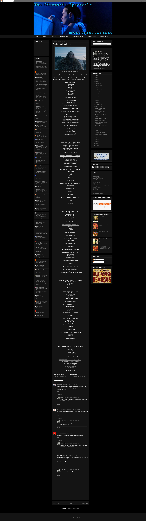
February (98, 104)
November (98, 85)
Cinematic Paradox (41, 194)
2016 (95, 81)
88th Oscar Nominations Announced (101, 129)
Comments (97, 261)
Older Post (85, 503)
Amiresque (39, 236)
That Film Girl (39, 315)
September (98, 89)
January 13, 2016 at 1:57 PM (70, 455)
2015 (58, 376)
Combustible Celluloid (98, 178)
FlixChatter (39, 61)
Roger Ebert (95, 189)
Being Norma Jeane (41, 200)
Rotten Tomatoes (97, 190)
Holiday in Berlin (39, 209)
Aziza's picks (39, 306)
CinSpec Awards (78, 36)
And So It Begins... (41, 125)
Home (37, 36)
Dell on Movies (40, 165)
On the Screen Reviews (40, 158)
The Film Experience (41, 84)
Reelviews (95, 188)
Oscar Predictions (73, 376)
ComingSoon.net (97, 179)
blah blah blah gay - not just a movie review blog (41, 276)
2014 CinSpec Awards (104, 216)
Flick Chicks (39, 226)
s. (57, 433)
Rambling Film (40, 100)
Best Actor (39, 77)
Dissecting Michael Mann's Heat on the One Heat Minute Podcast (41, 190)
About (45, 36)
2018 (95, 77)
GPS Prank (38, 178)
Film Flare (38, 295)
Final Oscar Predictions (100, 132)
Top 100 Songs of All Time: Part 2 (100, 109)
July (97, 94)
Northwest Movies (41, 232)
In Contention (96, 184)
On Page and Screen (41, 269)
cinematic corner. (40, 181)
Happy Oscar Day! (40, 266)
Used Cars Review (40, 172)
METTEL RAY (39, 139)
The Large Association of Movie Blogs (41, 94)
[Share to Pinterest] (76, 374)
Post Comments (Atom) (73, 508)
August (97, 91)
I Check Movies (96, 182)
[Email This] (70, 374)
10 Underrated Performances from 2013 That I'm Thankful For (105, 247)
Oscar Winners (64, 36)
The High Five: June (40, 257)
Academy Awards (64, 376)
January (98, 106)
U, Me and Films (40, 260)
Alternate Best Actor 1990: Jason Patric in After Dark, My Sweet (41, 80)
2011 (95, 145)
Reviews (53, 36)
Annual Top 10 (104, 36)
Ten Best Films (40, 135)
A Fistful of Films (40, 221)
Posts (95, 259)
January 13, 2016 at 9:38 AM (65, 433)
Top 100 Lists (91, 36)
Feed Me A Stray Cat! (41, 301)
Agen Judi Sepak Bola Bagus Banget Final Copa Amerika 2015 (42, 250)
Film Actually (84, 74)
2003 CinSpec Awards (104, 231)
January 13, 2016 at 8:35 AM (73, 409)
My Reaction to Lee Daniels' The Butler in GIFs (104, 240)
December (98, 83)
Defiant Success (40, 129)
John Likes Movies (41, 171)
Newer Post (56, 503)
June (97, 96)
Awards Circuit (96, 175)
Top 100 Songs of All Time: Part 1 (100, 112)
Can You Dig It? (40, 287)
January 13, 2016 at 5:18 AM (70, 384)
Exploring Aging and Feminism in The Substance (40, 161)
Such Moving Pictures (39, 255)
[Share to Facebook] (75, 374)
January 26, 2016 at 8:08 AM (72, 397)
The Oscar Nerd (40, 265)
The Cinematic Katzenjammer (40, 311)
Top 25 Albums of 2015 (100, 118)
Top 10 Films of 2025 (41, 126)
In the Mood (39, 247)
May (97, 98)
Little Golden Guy (97, 187)
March (97, 102)
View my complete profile (99, 68)
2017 (95, 79)
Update (83, 376)
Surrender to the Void (41, 115)
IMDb (94, 183)
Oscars (79, 376)
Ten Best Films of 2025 (41, 136)
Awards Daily (96, 176)
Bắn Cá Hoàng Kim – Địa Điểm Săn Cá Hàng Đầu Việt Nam (41, 148)
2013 (95, 141)
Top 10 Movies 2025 (40, 122)
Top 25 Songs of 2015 (100, 120)
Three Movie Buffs (97, 192)
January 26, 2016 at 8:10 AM (72, 469)
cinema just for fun (41, 242)
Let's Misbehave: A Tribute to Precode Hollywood (41, 214)
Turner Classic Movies (98, 193)
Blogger (81, 517)
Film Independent (97, 181)
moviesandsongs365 (41, 208)
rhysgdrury (59, 384)
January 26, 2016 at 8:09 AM (72, 420)
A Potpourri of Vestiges (40, 107)
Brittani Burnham (61, 409)
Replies (60, 394)
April (97, 100)
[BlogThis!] (72, 374)
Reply (58, 391)
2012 (95, 143)
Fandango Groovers (41, 121)
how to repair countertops (41, 233)
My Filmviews (39, 145)
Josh (61, 397)
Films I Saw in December (101, 134)
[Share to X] (73, 374)
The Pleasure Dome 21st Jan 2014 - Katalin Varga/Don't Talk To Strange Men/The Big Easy (41, 281)
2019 (95, 75)
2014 (95, 139)
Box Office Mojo (96, 177)
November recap (40, 307)
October (98, 87)
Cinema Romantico (41, 72)
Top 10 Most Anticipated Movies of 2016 (101, 123)
